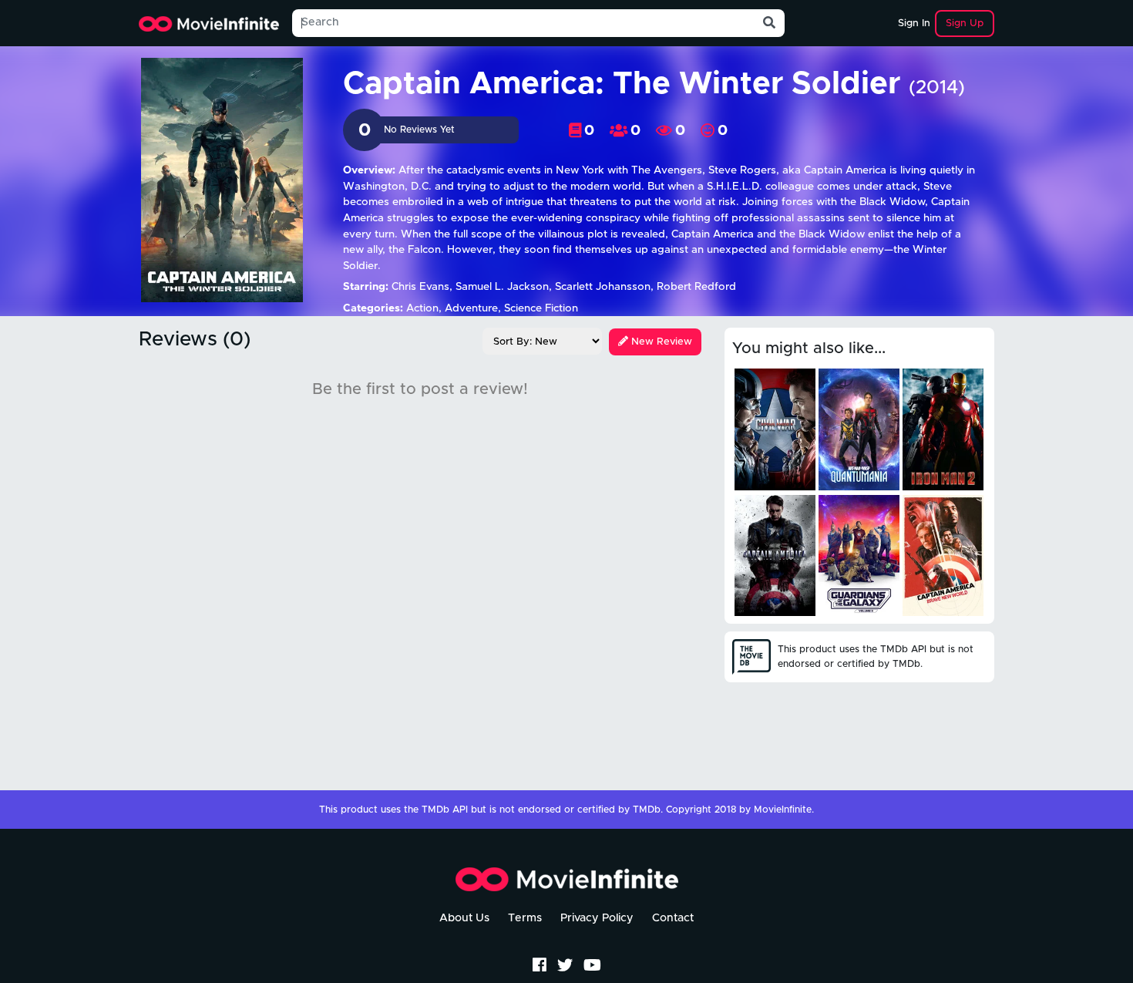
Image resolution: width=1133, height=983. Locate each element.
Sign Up (964, 24)
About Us (464, 918)
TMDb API (445, 810)
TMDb (647, 810)
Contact (673, 918)
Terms (525, 918)
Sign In (914, 24)
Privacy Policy (597, 918)
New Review (660, 342)
